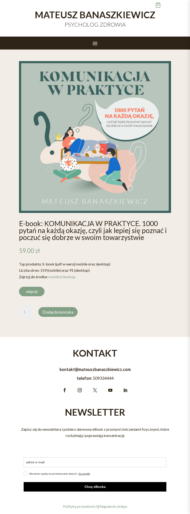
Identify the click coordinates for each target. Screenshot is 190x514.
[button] (95, 43)
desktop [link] (69, 276)
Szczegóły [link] (84, 473)
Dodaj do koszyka (57, 312)
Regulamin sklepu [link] (113, 506)
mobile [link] (54, 276)
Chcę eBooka (95, 487)
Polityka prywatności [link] (80, 506)
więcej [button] (32, 291)
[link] (95, 137)
